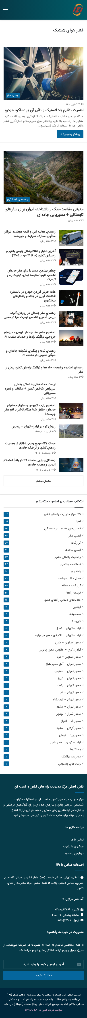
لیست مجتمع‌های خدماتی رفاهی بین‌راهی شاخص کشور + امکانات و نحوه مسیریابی (30, 388)
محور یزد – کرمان (70, 735)
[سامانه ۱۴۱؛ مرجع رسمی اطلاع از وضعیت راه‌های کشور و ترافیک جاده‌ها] (71, 448)
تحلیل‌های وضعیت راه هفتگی (62, 528)
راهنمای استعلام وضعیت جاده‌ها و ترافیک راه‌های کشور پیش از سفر (44, 369)
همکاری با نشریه (73, 846)
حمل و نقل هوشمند (69, 578)
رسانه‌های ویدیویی (69, 763)
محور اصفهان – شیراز (68, 642)
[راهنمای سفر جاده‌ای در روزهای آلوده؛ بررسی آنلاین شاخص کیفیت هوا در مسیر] (71, 319)
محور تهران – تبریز (69, 678)
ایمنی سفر (74, 535)
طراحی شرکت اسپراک (50, 1010)
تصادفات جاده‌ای (70, 564)
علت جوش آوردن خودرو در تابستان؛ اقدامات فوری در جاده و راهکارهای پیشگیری (33, 296)
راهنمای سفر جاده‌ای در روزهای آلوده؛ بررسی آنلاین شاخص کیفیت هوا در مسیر (30, 315)
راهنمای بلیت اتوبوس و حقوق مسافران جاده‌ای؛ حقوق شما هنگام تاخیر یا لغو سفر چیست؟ (30, 409)
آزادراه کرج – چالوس (60, 649)
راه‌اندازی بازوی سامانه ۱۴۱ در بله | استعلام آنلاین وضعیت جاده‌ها (30, 462)
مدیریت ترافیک (71, 756)
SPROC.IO (31, 1010)
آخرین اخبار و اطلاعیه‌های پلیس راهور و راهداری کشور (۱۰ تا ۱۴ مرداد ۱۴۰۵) (31, 253)
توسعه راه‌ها (73, 592)
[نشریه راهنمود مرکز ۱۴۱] (78, 9)
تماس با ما (77, 839)
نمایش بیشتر (43, 481)
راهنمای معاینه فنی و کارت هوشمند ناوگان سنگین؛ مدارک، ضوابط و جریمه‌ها (30, 234)
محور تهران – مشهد (68, 706)
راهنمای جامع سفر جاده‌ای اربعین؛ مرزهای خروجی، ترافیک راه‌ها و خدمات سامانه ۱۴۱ (30, 334)
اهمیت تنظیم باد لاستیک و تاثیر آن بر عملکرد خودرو (44, 110)
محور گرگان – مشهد (68, 728)
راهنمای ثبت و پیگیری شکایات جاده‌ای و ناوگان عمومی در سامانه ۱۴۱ (31, 353)
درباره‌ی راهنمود (74, 853)
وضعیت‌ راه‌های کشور (68, 557)
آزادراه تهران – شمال (68, 628)
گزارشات (76, 543)
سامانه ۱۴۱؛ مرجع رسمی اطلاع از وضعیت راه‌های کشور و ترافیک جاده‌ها (30, 445)
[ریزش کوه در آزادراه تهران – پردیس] (71, 431)
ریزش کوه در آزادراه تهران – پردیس (34, 426)
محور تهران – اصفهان (67, 671)
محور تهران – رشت (69, 685)
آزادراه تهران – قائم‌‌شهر (58, 635)
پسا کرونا (75, 749)
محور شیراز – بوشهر (68, 714)
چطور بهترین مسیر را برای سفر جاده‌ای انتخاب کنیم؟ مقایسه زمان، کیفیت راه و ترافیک (31, 275)
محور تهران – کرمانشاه (67, 699)
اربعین (77, 607)
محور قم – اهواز (71, 721)
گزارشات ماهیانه (71, 585)
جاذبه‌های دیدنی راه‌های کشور (62, 600)
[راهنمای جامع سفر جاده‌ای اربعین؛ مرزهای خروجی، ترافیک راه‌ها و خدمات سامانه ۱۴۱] (71, 338)
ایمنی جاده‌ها (73, 550)
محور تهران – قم (70, 692)
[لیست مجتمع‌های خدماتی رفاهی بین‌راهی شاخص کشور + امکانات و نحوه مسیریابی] (71, 388)
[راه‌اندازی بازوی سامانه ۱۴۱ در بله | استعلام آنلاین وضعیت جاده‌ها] (71, 465)
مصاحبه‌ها (75, 614)
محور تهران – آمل (63, 664)
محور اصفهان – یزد (69, 657)
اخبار (78, 521)
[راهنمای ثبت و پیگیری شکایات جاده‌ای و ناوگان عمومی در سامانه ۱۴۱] (71, 355)
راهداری (76, 571)
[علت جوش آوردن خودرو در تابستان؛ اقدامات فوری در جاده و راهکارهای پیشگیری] (71, 298)
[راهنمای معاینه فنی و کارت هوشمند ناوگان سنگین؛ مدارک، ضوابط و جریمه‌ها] (71, 238)
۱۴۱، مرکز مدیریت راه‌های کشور (62, 514)
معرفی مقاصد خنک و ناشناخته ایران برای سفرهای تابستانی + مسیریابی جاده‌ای (44, 212)
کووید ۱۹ (76, 621)
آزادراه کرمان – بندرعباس (65, 742)
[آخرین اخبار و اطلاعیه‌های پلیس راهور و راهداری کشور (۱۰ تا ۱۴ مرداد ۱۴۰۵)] (71, 257)
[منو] (5, 11)
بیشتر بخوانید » (70, 134)
